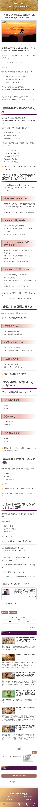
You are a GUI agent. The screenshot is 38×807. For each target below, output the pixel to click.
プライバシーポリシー (9, 799)
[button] (34, 409)
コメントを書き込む (19, 775)
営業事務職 (13, 612)
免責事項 (28, 799)
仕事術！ (5, 612)
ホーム (10, 796)
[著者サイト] (10, 621)
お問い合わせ (28, 796)
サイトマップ (19, 802)
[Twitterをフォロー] (27, 621)
